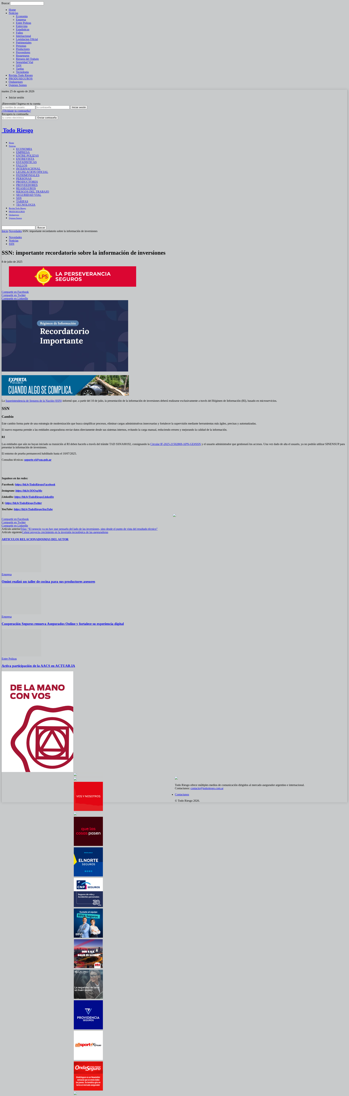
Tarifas (20, 68)
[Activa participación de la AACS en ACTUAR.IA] (21, 655)
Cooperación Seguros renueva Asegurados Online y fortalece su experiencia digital (63, 624)
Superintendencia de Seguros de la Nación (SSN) (33, 400)
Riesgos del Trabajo (27, 58)
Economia (22, 16)
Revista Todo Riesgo (21, 75)
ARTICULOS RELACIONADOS (23, 539)
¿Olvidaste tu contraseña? (16, 110)
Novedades (15, 231)
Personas (21, 45)
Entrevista (21, 26)
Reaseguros (22, 55)
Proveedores (23, 52)
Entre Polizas (23, 22)
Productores (23, 49)
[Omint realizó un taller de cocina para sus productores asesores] (21, 571)
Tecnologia (22, 72)
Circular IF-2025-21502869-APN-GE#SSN (175, 444)
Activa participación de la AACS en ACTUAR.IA (38, 666)
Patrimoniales (23, 42)
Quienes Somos (18, 85)
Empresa (21, 19)
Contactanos (182, 794)
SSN (18, 65)
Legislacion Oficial (27, 39)
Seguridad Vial (24, 62)
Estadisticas (22, 29)
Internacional (23, 35)
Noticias (13, 13)
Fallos (19, 32)
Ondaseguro (16, 81)
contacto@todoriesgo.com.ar (206, 788)
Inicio (5, 231)
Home (12, 9)
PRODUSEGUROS (21, 78)
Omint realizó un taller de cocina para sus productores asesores (48, 581)
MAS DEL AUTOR (56, 539)
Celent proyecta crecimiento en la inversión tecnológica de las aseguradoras (65, 532)
